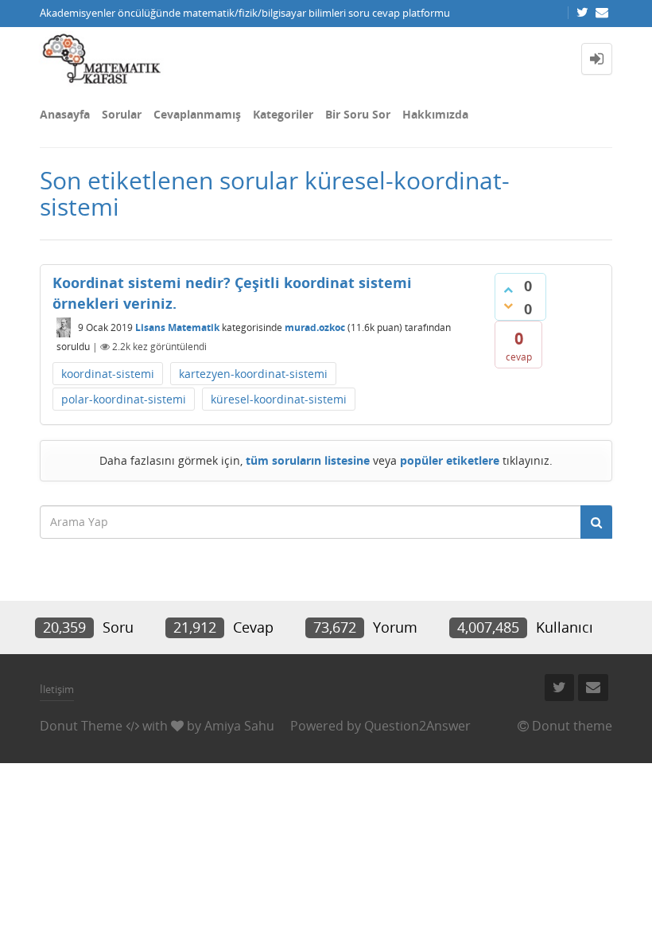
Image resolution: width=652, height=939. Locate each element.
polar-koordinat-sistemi (123, 399)
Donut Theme (81, 725)
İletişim (57, 689)
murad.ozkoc (315, 327)
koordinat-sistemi (107, 373)
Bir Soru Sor (357, 114)
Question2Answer (417, 725)
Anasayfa (65, 114)
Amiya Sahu (239, 725)
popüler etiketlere (449, 460)
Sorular (122, 114)
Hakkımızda (435, 114)
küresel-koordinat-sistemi (279, 399)
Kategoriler (283, 114)
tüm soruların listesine (308, 460)
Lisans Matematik (177, 327)
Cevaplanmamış (197, 114)
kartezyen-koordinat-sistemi (253, 373)
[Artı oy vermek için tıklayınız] (508, 290)
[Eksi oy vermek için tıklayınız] (508, 305)
